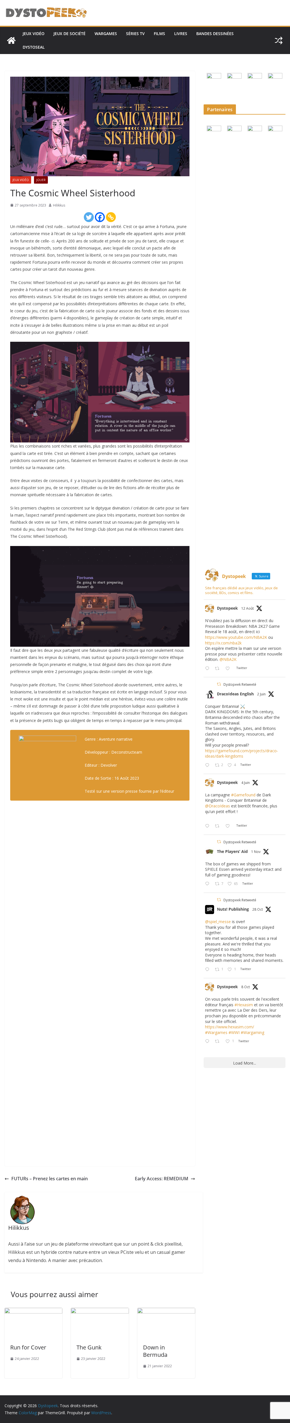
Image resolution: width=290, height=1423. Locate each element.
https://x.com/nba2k (223, 643)
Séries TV (135, 33)
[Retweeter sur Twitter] (219, 684)
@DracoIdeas (217, 806)
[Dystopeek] (11, 40)
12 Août (247, 608)
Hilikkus (59, 205)
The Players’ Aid (232, 851)
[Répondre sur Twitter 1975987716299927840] (208, 1041)
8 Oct (245, 987)
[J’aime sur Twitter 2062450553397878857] (229, 826)
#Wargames (216, 1032)
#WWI (234, 1032)
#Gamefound (243, 795)
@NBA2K (227, 659)
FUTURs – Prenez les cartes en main (49, 1178)
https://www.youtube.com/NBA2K (236, 637)
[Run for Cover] (33, 1312)
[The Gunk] (100, 1312)
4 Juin (245, 782)
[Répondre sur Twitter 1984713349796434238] (208, 884)
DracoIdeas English (235, 694)
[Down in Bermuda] (166, 1312)
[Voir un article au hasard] (278, 40)
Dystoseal (34, 47)
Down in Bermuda (155, 1351)
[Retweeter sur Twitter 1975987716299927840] (219, 1041)
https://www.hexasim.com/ (229, 1026)
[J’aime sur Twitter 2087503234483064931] (229, 669)
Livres (180, 33)
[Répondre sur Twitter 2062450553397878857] (208, 826)
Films (159, 33)
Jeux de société (70, 33)
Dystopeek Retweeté (239, 684)
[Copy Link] (111, 217)
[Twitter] (89, 217)
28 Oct (257, 909)
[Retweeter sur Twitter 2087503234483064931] (219, 669)
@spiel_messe (218, 921)
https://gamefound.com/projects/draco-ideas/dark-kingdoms (241, 753)
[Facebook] (100, 217)
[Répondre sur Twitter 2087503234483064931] (208, 669)
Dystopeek (227, 608)
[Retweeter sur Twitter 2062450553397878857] (219, 826)
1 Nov (256, 851)
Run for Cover (28, 1347)
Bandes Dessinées (215, 33)
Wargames (106, 33)
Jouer (41, 180)
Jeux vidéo (33, 33)
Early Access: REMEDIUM (161, 1178)
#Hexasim (243, 1004)
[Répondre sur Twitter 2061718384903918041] (208, 765)
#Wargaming (252, 1032)
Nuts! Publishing (233, 909)
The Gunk (89, 1347)
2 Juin (261, 694)
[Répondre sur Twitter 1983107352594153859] (208, 970)
